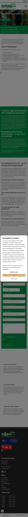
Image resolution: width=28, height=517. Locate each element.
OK (14, 275)
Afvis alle (14, 278)
